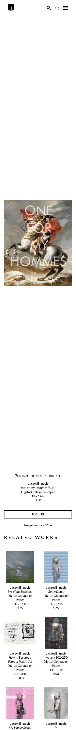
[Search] (49, 8)
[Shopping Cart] (57, 8)
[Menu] (65, 8)
